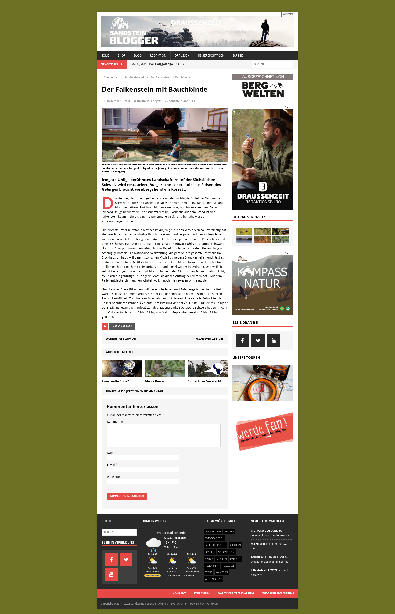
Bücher (229, 531)
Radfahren (211, 565)
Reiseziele (228, 565)
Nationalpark (122, 326)
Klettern (235, 545)
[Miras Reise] (165, 374)
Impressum (202, 593)
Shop (121, 55)
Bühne (238, 55)
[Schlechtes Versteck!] (208, 374)
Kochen (210, 552)
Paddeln (221, 559)
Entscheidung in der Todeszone (270, 535)
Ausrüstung (213, 531)
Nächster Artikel (210, 339)
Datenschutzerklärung (236, 593)
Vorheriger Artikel (121, 339)
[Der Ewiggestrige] (280, 231)
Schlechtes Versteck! (204, 381)
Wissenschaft (213, 579)
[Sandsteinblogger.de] (197, 31)
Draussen (182, 55)
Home (105, 55)
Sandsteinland (178, 101)
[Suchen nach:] (272, 64)
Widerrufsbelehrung (278, 593)
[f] (242, 340)
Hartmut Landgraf (149, 101)
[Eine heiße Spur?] (122, 374)
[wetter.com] (152, 576)
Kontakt (288, 14)
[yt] (273, 340)
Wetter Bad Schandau (172, 533)
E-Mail (111, 464)
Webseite (113, 477)
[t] (258, 340)
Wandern (222, 572)
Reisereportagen (211, 55)
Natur (209, 559)
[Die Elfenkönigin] (262, 231)
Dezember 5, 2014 (118, 101)
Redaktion (158, 55)
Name (111, 453)
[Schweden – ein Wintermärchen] (244, 239)
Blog (138, 55)
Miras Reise (154, 381)
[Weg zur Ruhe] (262, 239)
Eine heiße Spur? (115, 381)
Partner (235, 559)
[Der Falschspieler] (244, 231)
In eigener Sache (215, 545)
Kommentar (115, 422)
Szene (208, 572)
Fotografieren (214, 538)
